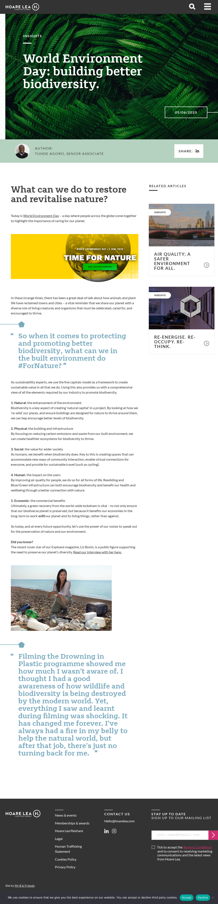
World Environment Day (41, 216)
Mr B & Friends (25, 885)
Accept (187, 897)
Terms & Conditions (197, 847)
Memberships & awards (72, 823)
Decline (203, 897)
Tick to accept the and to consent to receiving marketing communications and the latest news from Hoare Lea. (185, 853)
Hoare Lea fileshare (69, 831)
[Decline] (213, 897)
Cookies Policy (65, 859)
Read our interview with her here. (97, 552)
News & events (66, 815)
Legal (59, 839)
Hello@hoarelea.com (119, 821)
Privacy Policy (65, 867)
